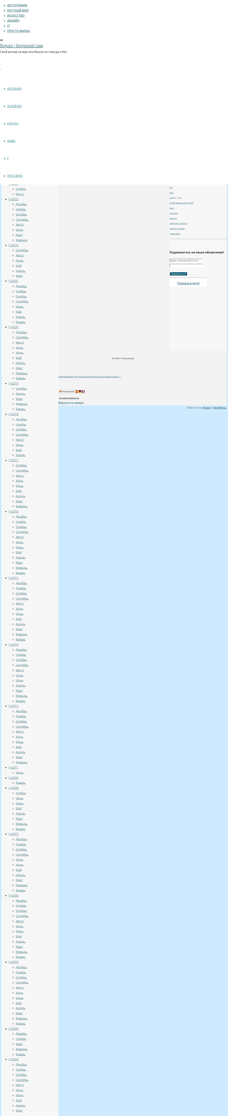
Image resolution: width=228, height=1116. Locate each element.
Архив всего (175, 233)
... (120, 376)
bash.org (173, 218)
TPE (171, 187)
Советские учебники (178, 223)
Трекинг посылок (177, 228)
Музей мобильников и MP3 (182, 203)
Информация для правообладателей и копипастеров (88, 376)
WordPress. (220, 407)
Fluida (206, 407)
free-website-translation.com (69, 398)
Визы (172, 208)
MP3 (171, 193)
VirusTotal (174, 213)
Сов (171, 197)
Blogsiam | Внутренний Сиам (21, 45)
